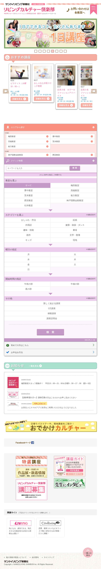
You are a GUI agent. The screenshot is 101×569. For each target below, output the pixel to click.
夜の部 (28, 289)
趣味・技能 (28, 230)
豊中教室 (56, 136)
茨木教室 (56, 141)
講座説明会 (52, 318)
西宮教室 (56, 155)
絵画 (75, 220)
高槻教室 (12, 141)
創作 (28, 235)
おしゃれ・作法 (28, 220)
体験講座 (52, 313)
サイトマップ (49, 557)
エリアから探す (18, 127)
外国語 (28, 225)
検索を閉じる (89, 340)
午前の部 (28, 284)
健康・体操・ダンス (74, 225)
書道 (75, 230)
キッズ (28, 240)
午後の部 (75, 284)
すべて (28, 185)
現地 (75, 240)
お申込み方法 (17, 352)
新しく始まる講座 (51, 303)
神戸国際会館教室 (15, 155)
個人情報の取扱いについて (16, 557)
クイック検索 (17, 160)
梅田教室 (12, 136)
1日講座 (51, 308)
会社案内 (35, 557)
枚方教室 (12, 146)
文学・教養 (75, 235)
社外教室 (28, 205)
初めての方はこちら (20, 345)
